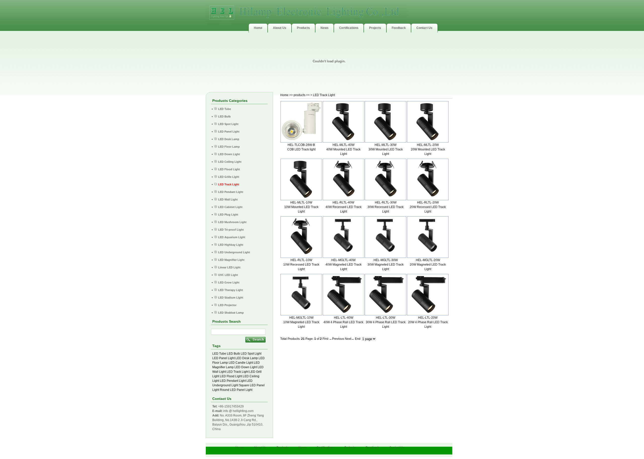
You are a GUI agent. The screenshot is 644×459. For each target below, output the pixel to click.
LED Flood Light (231, 376)
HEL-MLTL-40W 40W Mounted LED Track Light (343, 149)
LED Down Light (245, 367)
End (357, 339)
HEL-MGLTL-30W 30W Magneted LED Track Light (386, 264)
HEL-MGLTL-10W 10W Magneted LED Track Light (301, 322)
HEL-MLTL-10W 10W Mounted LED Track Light (301, 207)
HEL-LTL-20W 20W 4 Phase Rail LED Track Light (428, 322)
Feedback (372, 447)
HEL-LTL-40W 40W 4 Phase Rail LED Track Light (343, 322)
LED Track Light (238, 371)
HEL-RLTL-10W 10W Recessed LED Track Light (301, 264)
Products (282, 447)
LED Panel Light (223, 358)
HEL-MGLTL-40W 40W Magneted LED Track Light (343, 264)
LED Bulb (233, 353)
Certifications (325, 447)
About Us (260, 447)
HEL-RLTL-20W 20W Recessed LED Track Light (428, 207)
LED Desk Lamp (246, 358)
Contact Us (396, 447)
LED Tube (219, 353)
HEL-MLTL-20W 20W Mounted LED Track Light (428, 149)
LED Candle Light (241, 362)
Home (284, 95)
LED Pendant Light (233, 381)
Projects (349, 447)
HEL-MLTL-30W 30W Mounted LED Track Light (386, 149)
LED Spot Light (251, 353)
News (302, 447)
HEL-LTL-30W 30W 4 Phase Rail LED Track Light (386, 322)
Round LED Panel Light (236, 390)
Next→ (349, 339)
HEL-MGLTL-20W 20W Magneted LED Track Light (428, 264)
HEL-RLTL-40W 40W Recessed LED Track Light (343, 207)
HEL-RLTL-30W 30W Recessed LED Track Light (386, 207)
